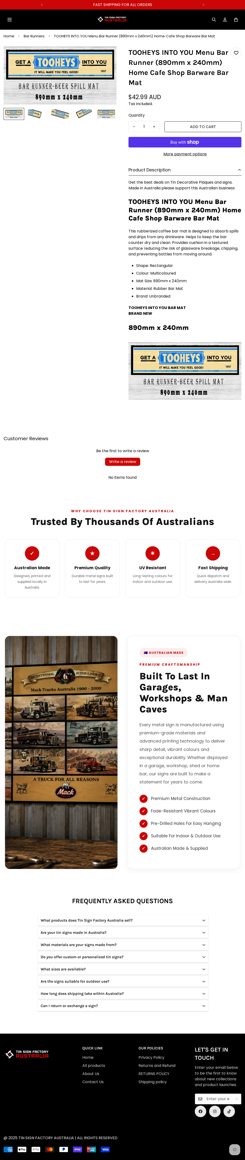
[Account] (225, 19)
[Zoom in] (106, 56)
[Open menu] (9, 19)
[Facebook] (200, 1111)
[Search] (214, 19)
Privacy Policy (151, 1057)
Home (9, 36)
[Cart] (236, 19)
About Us (90, 1073)
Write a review (122, 461)
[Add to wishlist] (236, 52)
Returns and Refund (157, 1065)
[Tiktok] (229, 1111)
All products (93, 1065)
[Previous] (41, 5)
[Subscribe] (236, 1098)
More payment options (185, 154)
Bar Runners (34, 36)
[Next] (203, 5)
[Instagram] (215, 1111)
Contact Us (93, 1082)
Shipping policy (153, 1082)
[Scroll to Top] (125, 1133)
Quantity (136, 115)
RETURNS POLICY (154, 1073)
